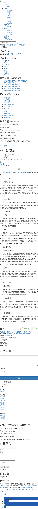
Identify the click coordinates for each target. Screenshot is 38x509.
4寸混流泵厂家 (18, 332)
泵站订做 (6, 108)
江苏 (14, 489)
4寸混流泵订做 (10, 332)
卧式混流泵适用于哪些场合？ (12, 86)
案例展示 (6, 25)
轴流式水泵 (7, 103)
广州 (31, 489)
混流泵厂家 (15, 45)
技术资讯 (10, 34)
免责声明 (30, 487)
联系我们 (6, 38)
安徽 (20, 489)
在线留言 (6, 36)
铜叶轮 (6, 112)
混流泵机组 (7, 101)
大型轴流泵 (7, 97)
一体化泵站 (10, 14)
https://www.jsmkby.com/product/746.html (18, 334)
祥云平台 (22, 487)
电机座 (6, 110)
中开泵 (9, 17)
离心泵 (9, 19)
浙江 (17, 489)
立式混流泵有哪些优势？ (11, 83)
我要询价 (2, 164)
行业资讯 (10, 32)
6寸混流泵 (7, 99)
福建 (23, 489)
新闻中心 (6, 28)
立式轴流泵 (7, 114)
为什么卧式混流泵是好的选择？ (13, 88)
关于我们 (6, 5)
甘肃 (34, 489)
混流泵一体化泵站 (9, 115)
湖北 (28, 489)
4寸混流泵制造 (27, 332)
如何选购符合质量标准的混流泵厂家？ (15, 90)
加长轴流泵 (7, 117)
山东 (26, 489)
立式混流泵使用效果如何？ (11, 85)
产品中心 (6, 8)
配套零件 (10, 23)
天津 (8, 489)
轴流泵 (9, 16)
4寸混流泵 (3, 332)
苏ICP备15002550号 (6, 486)
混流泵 (9, 12)
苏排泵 (9, 21)
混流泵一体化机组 (9, 104)
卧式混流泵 (9, 45)
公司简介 (10, 6)
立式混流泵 (21, 45)
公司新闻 (10, 30)
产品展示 (10, 10)
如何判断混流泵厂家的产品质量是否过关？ (16, 81)
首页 (5, 3)
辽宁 (11, 489)
